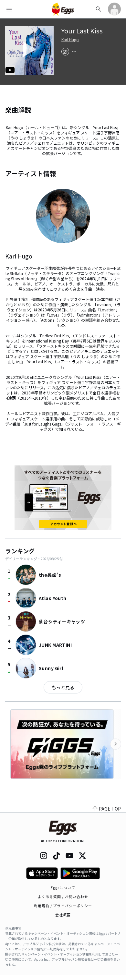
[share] (65, 51)
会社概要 (63, 914)
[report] (74, 51)
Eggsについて (63, 887)
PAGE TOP (110, 808)
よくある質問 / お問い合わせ (63, 896)
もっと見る (63, 687)
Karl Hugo (70, 39)
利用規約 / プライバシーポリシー (63, 905)
